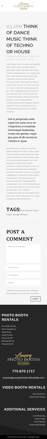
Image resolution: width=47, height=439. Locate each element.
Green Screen (7, 335)
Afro (23, 210)
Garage (16, 215)
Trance (32, 56)
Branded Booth (8, 341)
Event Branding (39, 416)
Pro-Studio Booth (9, 326)
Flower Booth (7, 338)
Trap (37, 56)
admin (11, 59)
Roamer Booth (8, 344)
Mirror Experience (9, 329)
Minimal (24, 215)
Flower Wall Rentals (37, 425)
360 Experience (39, 394)
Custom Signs (39, 419)
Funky (36, 210)
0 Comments (21, 59)
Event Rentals (39, 422)
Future (9, 215)
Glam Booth (6, 332)
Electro (29, 210)
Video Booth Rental (37, 397)
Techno (25, 56)
